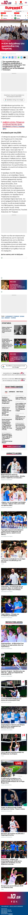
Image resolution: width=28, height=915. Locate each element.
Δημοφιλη (12, 391)
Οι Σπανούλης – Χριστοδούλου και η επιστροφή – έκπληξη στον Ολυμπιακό (21, 427)
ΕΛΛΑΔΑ (22, 316)
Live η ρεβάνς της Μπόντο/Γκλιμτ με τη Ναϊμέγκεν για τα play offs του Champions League (21, 407)
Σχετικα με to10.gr (6, 910)
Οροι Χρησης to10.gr (6, 911)
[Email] (24, 57)
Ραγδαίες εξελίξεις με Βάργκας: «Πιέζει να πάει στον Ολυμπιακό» (7, 400)
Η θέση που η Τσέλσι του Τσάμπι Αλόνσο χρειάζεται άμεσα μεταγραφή (6, 411)
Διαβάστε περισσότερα (14, 446)
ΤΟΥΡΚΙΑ (13, 318)
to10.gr (3, 54)
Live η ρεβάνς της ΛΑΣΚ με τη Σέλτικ (21, 398)
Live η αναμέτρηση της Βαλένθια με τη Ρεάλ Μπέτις (20, 417)
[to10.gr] (6, 2)
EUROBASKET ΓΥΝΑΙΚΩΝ (12, 316)
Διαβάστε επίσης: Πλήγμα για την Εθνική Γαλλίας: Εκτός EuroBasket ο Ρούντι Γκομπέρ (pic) (13, 125)
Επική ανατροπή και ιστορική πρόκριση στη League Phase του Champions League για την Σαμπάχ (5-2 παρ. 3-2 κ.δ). (7, 424)
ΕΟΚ (2, 318)
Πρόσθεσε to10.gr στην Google (15, 100)
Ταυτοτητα (4, 908)
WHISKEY (10, 913)
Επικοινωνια (4, 912)
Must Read (20, 391)
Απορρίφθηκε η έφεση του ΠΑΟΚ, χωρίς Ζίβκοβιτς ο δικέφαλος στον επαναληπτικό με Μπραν (7, 438)
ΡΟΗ (6, 391)
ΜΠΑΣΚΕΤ (7, 318)
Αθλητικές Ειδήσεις (20, 378)
